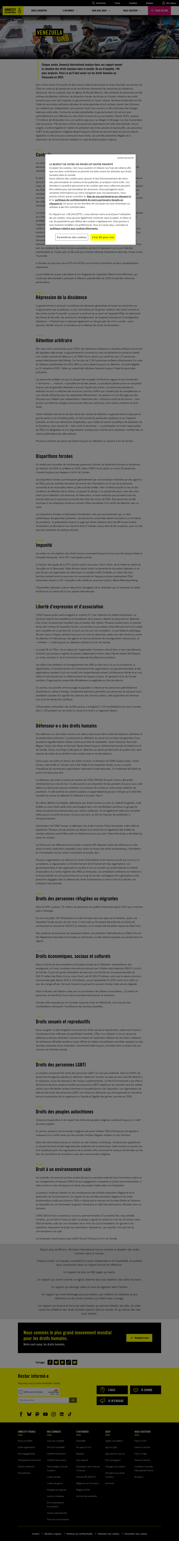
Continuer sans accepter (125, 158)
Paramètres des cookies (72, 237)
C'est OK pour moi (103, 237)
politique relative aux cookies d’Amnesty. (74, 228)
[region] (90, 199)
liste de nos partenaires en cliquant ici (109, 196)
